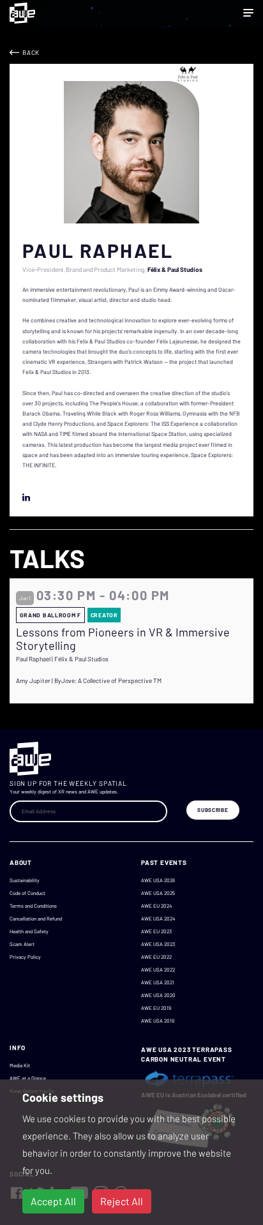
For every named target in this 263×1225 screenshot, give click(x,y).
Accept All (53, 1201)
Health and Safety (29, 931)
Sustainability (25, 880)
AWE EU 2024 (156, 906)
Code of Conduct (27, 893)
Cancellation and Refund (36, 918)
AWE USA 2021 (157, 982)
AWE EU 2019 (156, 1008)
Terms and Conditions (33, 906)
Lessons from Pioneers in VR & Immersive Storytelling (123, 639)
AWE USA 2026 (158, 880)
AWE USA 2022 (158, 969)
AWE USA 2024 (158, 918)
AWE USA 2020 (158, 995)
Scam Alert (22, 944)
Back (31, 52)
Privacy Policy (25, 957)
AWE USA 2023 (158, 944)
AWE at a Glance (28, 1078)
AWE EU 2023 (156, 931)
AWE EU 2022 (156, 957)
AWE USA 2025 (158, 893)
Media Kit (20, 1065)
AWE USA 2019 (157, 1021)
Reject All (121, 1201)
